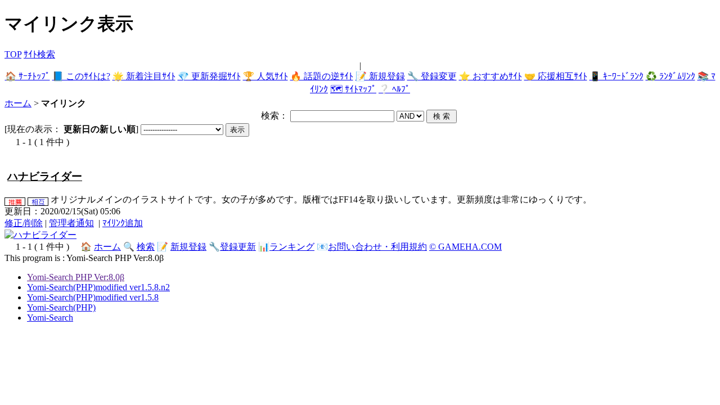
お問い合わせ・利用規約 (377, 246)
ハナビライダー (44, 176)
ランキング (291, 246)
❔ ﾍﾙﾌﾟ (394, 89)
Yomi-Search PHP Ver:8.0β (75, 277)
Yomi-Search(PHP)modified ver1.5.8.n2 (98, 287)
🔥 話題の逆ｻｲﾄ (321, 76)
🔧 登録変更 (432, 76)
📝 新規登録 (380, 76)
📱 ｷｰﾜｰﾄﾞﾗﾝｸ (617, 76)
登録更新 (238, 246)
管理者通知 (71, 223)
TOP (12, 54)
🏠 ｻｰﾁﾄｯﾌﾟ (27, 76)
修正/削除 (23, 223)
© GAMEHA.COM (465, 246)
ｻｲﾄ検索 (39, 54)
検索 (146, 246)
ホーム (18, 103)
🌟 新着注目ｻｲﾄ (144, 76)
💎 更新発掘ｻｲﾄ (209, 76)
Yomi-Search (50, 317)
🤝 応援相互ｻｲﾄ (555, 76)
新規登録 (188, 246)
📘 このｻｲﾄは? (81, 76)
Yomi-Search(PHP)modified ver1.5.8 (93, 297)
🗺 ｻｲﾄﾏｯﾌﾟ (353, 89)
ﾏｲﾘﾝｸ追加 (122, 223)
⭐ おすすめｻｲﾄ (490, 76)
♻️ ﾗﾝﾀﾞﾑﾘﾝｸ (670, 76)
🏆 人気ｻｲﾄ (265, 76)
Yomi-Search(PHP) (61, 307)
